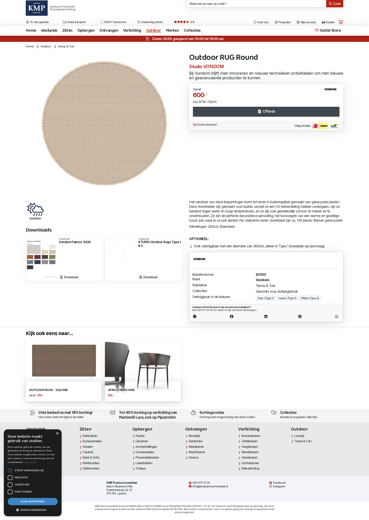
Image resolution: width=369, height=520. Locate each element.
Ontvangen (108, 30)
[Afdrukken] (203, 316)
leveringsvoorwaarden (255, 509)
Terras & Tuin (66, 46)
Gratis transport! (206, 124)
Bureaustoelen (92, 441)
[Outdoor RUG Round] (105, 125)
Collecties (192, 30)
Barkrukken (90, 436)
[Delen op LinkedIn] (266, 316)
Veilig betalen (302, 126)
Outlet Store (330, 30)
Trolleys (140, 468)
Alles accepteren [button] (32, 501)
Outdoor (153, 30)
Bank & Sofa (91, 457)
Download (70, 277)
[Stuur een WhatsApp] (328, 316)
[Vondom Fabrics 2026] (41, 258)
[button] (33, 510)
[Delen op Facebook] (232, 316)
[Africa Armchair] (143, 369)
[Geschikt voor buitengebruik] (35, 211)
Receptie (194, 436)
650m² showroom (114, 22)
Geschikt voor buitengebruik (277, 291)
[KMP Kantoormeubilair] (36, 9)
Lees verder (30, 462)
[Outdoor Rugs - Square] (64, 361)
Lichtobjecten (250, 463)
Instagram (278, 486)
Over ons (262, 22)
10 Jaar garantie (39, 22)
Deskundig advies (151, 22)
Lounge (299, 436)
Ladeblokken (143, 463)
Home (31, 30)
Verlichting (132, 30)
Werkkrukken (91, 463)
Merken (172, 30)
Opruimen (141, 441)
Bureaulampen (250, 436)
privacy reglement (184, 512)
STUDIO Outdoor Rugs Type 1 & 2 (159, 243)
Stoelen (88, 447)
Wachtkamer (197, 452)
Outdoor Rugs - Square (48, 390)
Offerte (268, 111)
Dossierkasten (144, 452)
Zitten (67, 30)
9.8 (191, 22)
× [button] (57, 433)
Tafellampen (249, 441)
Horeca (193, 457)
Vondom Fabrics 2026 (75, 241)
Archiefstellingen (146, 447)
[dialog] (33, 472)
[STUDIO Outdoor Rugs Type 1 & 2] (120, 252)
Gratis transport (76, 22)
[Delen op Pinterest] (300, 316)
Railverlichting (250, 468)
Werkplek (49, 30)
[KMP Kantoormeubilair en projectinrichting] (62, 9)
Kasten (140, 436)
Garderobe (196, 441)
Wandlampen (250, 452)
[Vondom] (331, 90)
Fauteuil (88, 452)
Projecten (284, 22)
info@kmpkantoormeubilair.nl (210, 486)
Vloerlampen (249, 457)
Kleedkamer (196, 447)
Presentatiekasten (147, 457)
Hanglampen (249, 447)
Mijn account (308, 22)
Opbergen (86, 30)
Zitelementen (91, 468)
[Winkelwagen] (340, 22)
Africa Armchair (121, 390)
